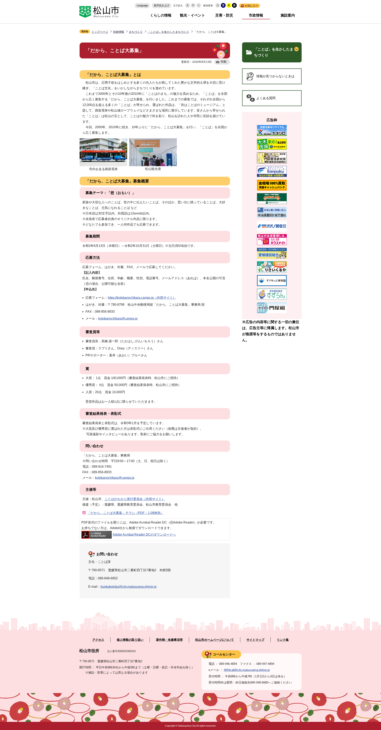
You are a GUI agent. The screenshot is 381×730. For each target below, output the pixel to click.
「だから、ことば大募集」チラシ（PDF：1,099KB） (125, 513)
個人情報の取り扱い (130, 639)
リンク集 (283, 639)
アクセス (98, 639)
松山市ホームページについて (214, 639)
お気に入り (251, 5)
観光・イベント (192, 15)
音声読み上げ (161, 5)
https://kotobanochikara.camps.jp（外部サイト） (142, 297)
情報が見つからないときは (275, 76)
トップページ (99, 31)
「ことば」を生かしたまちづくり (168, 31)
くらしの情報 (160, 15)
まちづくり (136, 31)
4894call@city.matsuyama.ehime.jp (247, 670)
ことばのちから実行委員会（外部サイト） (135, 499)
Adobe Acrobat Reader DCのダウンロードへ (144, 534)
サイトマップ (255, 639)
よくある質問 (265, 98)
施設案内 (288, 15)
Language (142, 5)
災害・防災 (224, 15)
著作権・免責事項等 (169, 639)
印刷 (223, 61)
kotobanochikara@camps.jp (118, 318)
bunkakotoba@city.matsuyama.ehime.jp (129, 586)
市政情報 (256, 15)
